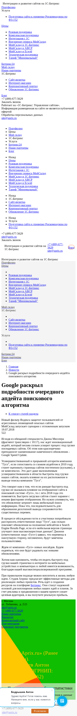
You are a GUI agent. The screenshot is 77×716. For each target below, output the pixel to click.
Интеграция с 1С (19, 38)
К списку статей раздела (23, 413)
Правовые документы (14, 626)
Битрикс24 (8, 63)
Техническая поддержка (23, 54)
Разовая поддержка (20, 32)
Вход (71, 247)
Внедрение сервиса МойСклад (27, 41)
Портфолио (8, 7)
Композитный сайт (13, 620)
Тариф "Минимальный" (23, 57)
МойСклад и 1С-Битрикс (24, 44)
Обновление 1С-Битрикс (24, 89)
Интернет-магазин (20, 82)
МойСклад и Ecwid (20, 51)
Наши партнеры (11, 70)
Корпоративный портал (23, 86)
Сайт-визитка (17, 79)
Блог (4, 95)
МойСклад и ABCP (20, 48)
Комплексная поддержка (24, 35)
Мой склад (8, 67)
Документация (10, 623)
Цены (4, 25)
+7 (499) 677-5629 (12, 610)
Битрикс (36, 585)
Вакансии (7, 617)
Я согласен (40, 711)
